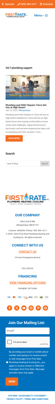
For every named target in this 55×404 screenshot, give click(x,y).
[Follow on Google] (45, 308)
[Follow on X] (16, 308)
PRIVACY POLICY (15, 399)
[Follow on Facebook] (9, 308)
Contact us (27, 251)
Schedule (48, 4)
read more (14, 138)
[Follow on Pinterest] (38, 308)
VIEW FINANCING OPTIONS (27, 282)
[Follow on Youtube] (24, 308)
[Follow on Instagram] (31, 308)
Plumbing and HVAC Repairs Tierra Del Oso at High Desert (26, 106)
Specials (9, 4)
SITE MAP (12, 396)
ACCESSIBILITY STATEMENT (32, 396)
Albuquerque (24, 110)
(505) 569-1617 (28, 4)
